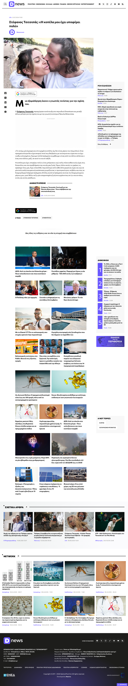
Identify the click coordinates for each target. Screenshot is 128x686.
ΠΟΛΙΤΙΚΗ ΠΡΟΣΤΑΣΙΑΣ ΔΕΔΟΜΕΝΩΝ (49, 667)
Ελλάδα (100, 103)
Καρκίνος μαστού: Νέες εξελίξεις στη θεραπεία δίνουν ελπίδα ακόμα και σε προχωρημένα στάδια (109, 620)
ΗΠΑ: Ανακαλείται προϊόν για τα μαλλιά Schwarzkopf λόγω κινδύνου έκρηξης (110, 126)
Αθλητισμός (99, 540)
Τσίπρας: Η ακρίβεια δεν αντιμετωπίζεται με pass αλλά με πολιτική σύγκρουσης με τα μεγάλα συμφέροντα (48, 535)
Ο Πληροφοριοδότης (104, 140)
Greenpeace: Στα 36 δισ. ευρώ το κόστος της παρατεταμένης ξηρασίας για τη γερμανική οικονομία (16, 620)
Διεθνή (100, 130)
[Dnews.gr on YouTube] (118, 4)
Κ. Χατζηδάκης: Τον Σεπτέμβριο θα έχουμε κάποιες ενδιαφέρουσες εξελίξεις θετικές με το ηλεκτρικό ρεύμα (79, 620)
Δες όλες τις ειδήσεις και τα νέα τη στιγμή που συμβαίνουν (50, 233)
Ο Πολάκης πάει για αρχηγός (26, 297)
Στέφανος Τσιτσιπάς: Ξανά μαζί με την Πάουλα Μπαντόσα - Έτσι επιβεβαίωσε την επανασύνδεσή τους (56, 189)
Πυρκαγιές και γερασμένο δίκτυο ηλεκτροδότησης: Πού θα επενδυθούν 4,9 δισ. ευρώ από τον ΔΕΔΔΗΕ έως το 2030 (67, 460)
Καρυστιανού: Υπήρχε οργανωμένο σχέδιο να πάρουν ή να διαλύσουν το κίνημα (110, 91)
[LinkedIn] (5, 102)
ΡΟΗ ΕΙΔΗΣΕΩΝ (104, 86)
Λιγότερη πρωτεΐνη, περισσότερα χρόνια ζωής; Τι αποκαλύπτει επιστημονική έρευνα (110, 585)
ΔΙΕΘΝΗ (56, 4)
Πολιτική (100, 95)
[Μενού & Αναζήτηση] (5, 4)
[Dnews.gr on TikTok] (111, 4)
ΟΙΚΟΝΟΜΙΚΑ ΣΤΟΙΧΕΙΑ (116, 667)
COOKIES (84, 667)
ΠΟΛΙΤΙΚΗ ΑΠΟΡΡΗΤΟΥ (70, 667)
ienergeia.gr (5, 592)
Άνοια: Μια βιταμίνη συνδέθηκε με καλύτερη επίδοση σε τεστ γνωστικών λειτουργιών (46, 620)
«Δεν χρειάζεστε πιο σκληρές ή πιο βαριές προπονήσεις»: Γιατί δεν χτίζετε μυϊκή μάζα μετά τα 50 (113, 321)
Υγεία (105, 313)
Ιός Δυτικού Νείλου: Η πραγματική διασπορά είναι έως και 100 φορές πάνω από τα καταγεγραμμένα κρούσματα (32, 397)
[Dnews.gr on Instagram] (107, 4)
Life (10, 17)
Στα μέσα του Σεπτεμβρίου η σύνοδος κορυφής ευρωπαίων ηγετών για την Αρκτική (46, 585)
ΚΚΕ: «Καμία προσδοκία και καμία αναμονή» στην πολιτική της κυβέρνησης (109, 109)
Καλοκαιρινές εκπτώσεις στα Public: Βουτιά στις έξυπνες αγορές (26, 358)
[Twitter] (5, 98)
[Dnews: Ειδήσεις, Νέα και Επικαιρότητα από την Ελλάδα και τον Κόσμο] (16, 4)
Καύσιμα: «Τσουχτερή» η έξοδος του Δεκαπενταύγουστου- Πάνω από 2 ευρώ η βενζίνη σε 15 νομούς (26, 489)
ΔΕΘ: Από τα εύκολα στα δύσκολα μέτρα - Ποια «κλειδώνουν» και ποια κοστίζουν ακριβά (31, 273)
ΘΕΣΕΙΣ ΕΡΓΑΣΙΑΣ (73, 4)
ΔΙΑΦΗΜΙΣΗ (18, 667)
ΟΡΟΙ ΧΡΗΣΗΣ (29, 667)
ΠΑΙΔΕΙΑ (63, 4)
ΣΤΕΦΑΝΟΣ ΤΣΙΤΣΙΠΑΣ (31, 218)
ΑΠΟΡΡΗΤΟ (123, 684)
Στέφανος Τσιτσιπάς (25, 111)
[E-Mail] (5, 107)
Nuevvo (68, 676)
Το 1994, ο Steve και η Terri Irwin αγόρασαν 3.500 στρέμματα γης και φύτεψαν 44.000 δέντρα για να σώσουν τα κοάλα (113, 268)
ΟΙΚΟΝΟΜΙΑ (40, 4)
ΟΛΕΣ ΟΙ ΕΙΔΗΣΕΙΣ (88, 641)
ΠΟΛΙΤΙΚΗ (31, 4)
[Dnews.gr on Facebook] (99, 4)
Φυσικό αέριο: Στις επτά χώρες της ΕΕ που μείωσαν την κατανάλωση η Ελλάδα (74, 486)
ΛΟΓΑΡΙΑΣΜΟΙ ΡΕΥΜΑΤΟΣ (107, 427)
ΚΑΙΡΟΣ (101, 423)
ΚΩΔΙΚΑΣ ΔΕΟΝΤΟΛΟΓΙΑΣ (98, 667)
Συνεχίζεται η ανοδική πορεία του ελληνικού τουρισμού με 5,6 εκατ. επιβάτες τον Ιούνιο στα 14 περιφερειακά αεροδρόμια (74, 361)
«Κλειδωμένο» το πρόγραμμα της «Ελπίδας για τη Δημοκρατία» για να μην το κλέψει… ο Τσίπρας (109, 136)
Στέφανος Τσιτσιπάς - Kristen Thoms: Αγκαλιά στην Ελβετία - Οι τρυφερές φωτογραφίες (78, 535)
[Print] (5, 112)
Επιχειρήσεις (102, 120)
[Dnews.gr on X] (103, 4)
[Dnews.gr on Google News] (114, 4)
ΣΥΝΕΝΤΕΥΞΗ (46, 218)
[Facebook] (5, 93)
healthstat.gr (69, 592)
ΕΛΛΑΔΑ (49, 4)
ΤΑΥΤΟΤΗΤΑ (7, 667)
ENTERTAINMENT (87, 4)
